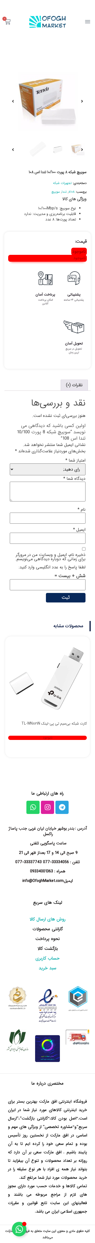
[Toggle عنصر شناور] (19, 1229)
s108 (72, 191)
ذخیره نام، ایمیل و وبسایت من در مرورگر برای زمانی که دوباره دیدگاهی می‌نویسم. (50, 557)
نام (82, 510)
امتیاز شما (75, 460)
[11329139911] (47, 101)
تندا (64, 191)
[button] (69, 626)
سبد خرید (47, 968)
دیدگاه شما (74, 479)
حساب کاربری (47, 958)
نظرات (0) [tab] (74, 385)
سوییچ (55, 191)
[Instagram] (47, 807)
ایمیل (79, 530)
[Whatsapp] (33, 807)
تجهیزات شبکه (62, 183)
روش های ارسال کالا (47, 919)
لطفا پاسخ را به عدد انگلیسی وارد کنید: (52, 567)
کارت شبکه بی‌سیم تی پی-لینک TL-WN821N (54, 723)
